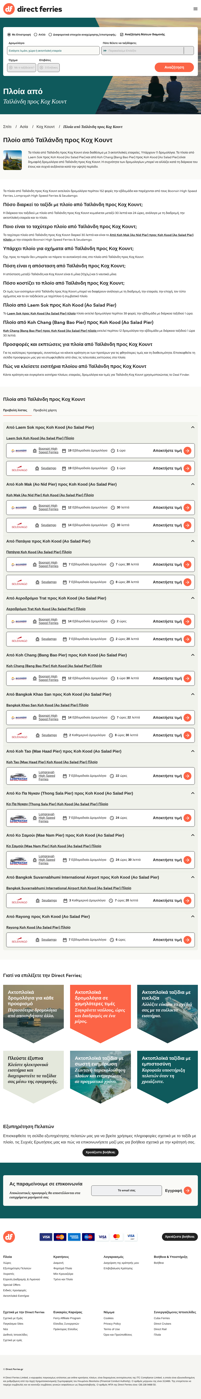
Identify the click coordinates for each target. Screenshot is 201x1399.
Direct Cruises (162, 1323)
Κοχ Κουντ (46, 127)
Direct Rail (160, 1329)
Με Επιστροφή (21, 34)
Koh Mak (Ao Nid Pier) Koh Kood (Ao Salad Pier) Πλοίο (50, 495)
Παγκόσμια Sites (13, 1323)
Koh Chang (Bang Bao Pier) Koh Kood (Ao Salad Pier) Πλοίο (54, 666)
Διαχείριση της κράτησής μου (121, 1262)
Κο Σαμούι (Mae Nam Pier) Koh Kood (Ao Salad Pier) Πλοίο (53, 846)
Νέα (5, 1329)
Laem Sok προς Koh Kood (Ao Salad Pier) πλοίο (41, 313)
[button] (100, 427)
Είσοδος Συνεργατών (66, 1323)
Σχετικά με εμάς (12, 1340)
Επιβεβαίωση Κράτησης (118, 1268)
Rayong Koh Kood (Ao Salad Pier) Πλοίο (38, 927)
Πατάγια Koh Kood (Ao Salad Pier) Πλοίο (39, 552)
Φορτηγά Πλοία (62, 1268)
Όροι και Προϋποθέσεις (118, 1334)
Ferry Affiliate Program (67, 1318)
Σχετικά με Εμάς (13, 1318)
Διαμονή (58, 1262)
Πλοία (157, 1334)
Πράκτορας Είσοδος (65, 1329)
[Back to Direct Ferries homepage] (32, 9)
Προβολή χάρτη (45, 410)
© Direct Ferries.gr (13, 1369)
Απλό (42, 34)
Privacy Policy (112, 1323)
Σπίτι (7, 127)
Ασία (24, 127)
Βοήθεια (159, 1262)
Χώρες (7, 1262)
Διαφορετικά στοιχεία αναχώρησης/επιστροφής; (84, 34)
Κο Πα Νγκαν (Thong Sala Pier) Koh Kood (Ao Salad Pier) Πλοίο (57, 804)
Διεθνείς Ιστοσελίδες (15, 1334)
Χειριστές (8, 1273)
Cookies (109, 1318)
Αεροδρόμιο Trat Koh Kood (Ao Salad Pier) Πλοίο (46, 609)
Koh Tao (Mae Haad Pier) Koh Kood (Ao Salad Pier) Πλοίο (52, 762)
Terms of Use (112, 1329)
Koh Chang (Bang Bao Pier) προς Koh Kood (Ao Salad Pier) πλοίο (50, 331)
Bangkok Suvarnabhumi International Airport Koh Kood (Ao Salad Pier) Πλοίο (68, 888)
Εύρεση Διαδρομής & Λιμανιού (21, 1279)
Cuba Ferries (162, 1318)
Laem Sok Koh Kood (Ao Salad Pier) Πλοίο (40, 438)
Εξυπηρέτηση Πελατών (17, 1268)
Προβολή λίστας (15, 410)
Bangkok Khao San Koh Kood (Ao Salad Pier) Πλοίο (47, 705)
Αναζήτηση (174, 67)
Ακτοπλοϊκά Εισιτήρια (16, 1295)
